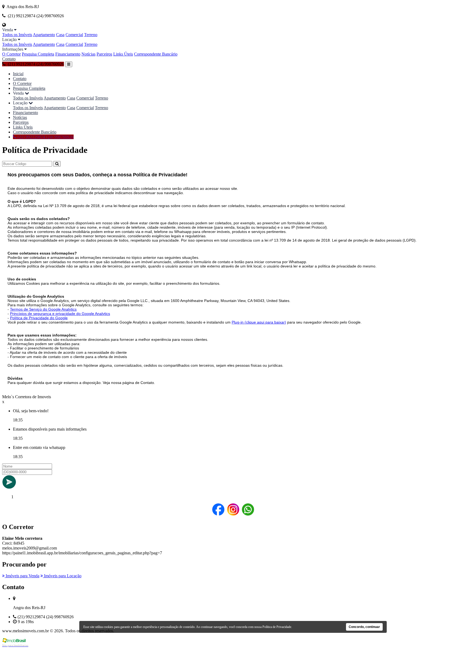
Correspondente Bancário (155, 54)
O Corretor (11, 54)
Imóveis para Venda (22, 576)
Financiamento (67, 54)
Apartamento (44, 34)
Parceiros (104, 54)
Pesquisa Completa (38, 54)
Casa (60, 34)
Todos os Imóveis (17, 34)
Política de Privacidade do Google (39, 318)
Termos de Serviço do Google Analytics (43, 309)
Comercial (74, 34)
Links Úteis (123, 54)
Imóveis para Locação (62, 576)
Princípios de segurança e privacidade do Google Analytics (60, 313)
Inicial (18, 73)
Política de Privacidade (276, 627)
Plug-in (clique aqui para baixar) (259, 322)
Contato (9, 59)
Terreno (90, 34)
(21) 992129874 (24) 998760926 (45, 137)
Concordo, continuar (364, 627)
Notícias (88, 54)
